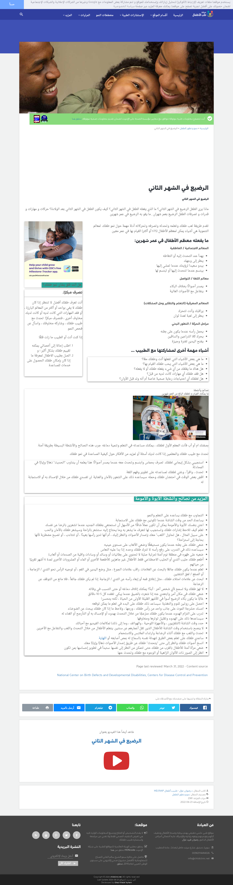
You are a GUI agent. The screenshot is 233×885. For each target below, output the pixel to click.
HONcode (130, 850)
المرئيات (85, 15)
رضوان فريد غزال (190, 840)
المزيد (68, 15)
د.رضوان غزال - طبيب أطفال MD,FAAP (173, 791)
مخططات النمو (104, 15)
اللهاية (102, 638)
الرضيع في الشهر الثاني (116, 741)
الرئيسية (178, 15)
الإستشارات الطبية (133, 15)
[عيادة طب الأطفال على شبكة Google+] (56, 835)
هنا (112, 850)
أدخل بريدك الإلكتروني (61, 856)
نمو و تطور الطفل (181, 794)
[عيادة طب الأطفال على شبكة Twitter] (66, 835)
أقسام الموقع (159, 15)
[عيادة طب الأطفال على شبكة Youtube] (46, 835)
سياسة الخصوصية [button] (124, 6)
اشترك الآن (65, 863)
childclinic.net (116, 877)
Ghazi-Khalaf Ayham (123, 882)
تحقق (120, 864)
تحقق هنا (77, 119)
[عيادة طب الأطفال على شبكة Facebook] (77, 835)
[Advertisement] (113, 157)
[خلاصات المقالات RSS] (36, 835)
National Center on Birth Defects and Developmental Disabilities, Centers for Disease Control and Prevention (132, 675)
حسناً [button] (11, 4)
